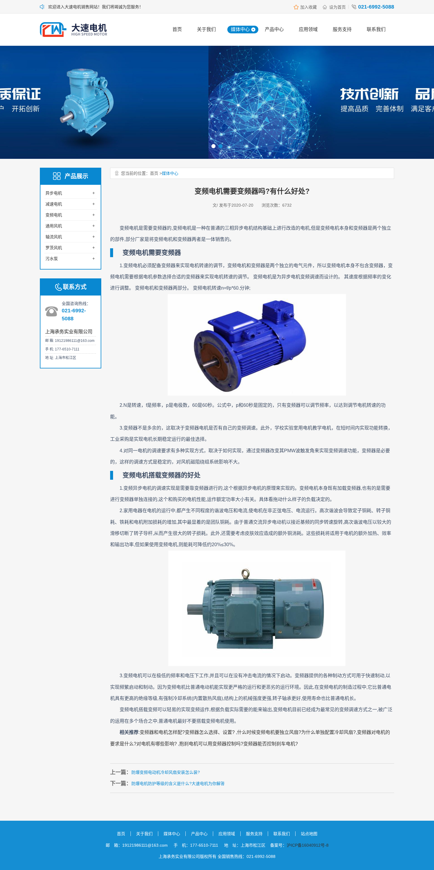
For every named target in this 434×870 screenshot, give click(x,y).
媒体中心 (240, 29)
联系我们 (376, 29)
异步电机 (53, 193)
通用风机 (53, 225)
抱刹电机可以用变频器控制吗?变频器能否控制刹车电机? (238, 743)
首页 (177, 29)
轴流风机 (53, 236)
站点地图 (309, 833)
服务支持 (342, 29)
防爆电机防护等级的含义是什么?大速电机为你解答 (178, 783)
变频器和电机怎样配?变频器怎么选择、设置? (188, 732)
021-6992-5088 (376, 7)
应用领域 (308, 29)
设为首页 (337, 7)
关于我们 (206, 29)
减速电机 (53, 204)
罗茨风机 (53, 247)
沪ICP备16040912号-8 (308, 845)
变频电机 (53, 215)
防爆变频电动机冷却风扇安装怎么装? (165, 772)
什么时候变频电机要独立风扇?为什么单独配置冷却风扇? (296, 732)
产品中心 (274, 29)
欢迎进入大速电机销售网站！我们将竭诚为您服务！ (95, 6)
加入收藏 (308, 7)
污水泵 (51, 258)
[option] (217, 102)
